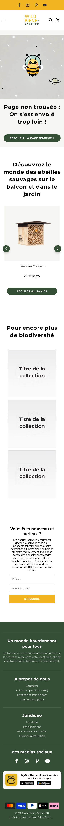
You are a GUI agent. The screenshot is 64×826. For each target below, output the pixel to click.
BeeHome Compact (32, 266)
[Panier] (57, 19)
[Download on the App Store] (27, 783)
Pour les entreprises (32, 699)
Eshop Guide (44, 817)
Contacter (32, 685)
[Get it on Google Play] (44, 783)
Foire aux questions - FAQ (32, 690)
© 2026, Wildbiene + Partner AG (32, 813)
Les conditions (32, 726)
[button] (6, 248)
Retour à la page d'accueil (32, 138)
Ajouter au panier (32, 291)
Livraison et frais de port (32, 694)
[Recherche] (50, 19)
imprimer (32, 722)
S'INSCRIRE (32, 598)
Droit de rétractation (32, 736)
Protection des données (32, 731)
